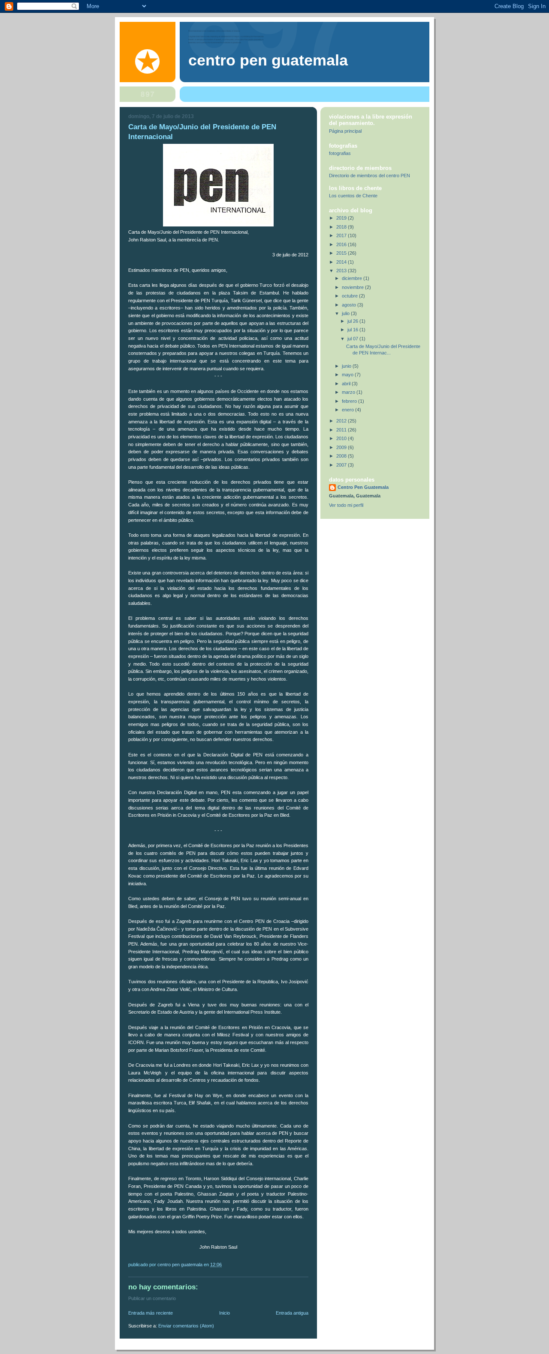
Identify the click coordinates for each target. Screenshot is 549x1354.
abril (347, 383)
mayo (348, 374)
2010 (342, 438)
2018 (342, 226)
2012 (342, 420)
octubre (350, 295)
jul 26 (353, 321)
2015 (342, 253)
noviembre (353, 287)
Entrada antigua (292, 1312)
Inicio (224, 1312)
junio (347, 366)
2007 (342, 464)
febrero (350, 401)
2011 (342, 429)
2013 (342, 270)
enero (348, 409)
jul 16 (353, 329)
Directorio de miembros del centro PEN (369, 175)
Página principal (345, 131)
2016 (342, 244)
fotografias (340, 153)
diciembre (352, 278)
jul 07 (353, 338)
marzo (349, 392)
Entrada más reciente (150, 1312)
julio (346, 313)
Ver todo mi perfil (346, 505)
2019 (342, 217)
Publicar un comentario (152, 1298)
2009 (342, 447)
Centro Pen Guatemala (268, 60)
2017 (342, 235)
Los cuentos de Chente (353, 195)
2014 (342, 262)
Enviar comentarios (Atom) (186, 1325)
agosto (349, 304)
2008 (342, 455)
